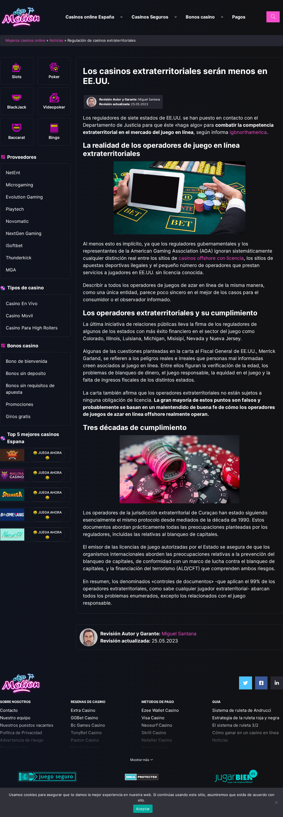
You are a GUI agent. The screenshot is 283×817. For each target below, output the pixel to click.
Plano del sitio (14, 747)
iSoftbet (14, 245)
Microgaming (19, 184)
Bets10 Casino (85, 747)
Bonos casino (200, 17)
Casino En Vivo (22, 303)
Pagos (238, 17)
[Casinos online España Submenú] (121, 17)
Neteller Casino (157, 740)
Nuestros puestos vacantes (26, 725)
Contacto (9, 710)
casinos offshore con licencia (211, 258)
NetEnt (13, 172)
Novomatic (17, 221)
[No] (276, 802)
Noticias (56, 40)
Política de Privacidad (21, 732)
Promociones (19, 404)
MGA (11, 270)
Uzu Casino (82, 755)
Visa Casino (153, 717)
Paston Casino (85, 740)
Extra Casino (83, 710)
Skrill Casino (154, 732)
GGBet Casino (84, 717)
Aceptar (143, 809)
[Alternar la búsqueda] (273, 16)
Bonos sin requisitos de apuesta (30, 389)
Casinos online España (89, 17)
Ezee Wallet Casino (160, 710)
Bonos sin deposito (26, 373)
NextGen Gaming (23, 233)
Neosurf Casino (157, 725)
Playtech (15, 209)
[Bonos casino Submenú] (222, 17)
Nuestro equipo (15, 717)
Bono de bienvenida (26, 361)
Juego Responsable (19, 755)
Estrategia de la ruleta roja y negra (245, 717)
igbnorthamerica (248, 132)
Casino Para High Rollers (31, 327)
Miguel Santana (179, 633)
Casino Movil (19, 315)
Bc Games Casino (88, 725)
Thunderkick (19, 257)
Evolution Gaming (24, 197)
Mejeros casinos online (25, 40)
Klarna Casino (155, 747)
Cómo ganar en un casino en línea (245, 732)
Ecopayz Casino (157, 755)
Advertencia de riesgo (21, 740)
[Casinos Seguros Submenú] (176, 17)
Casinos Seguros (150, 17)
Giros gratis (18, 416)
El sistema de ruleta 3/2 (235, 725)
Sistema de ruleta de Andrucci (241, 710)
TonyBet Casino (86, 732)
